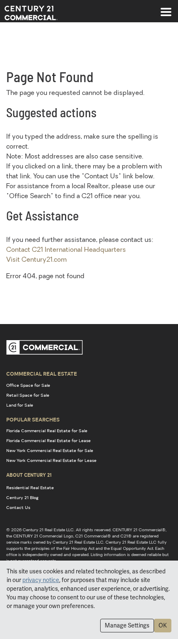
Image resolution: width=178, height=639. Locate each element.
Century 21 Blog (22, 497)
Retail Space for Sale (27, 395)
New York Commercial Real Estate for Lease (51, 460)
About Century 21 (29, 475)
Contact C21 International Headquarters (66, 250)
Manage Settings (127, 625)
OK (163, 625)
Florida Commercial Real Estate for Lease (48, 440)
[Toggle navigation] (166, 7)
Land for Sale (19, 405)
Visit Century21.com (36, 260)
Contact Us (18, 507)
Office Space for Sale (28, 385)
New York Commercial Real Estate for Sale (49, 450)
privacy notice (40, 580)
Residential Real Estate (30, 487)
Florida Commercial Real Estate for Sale (46, 430)
